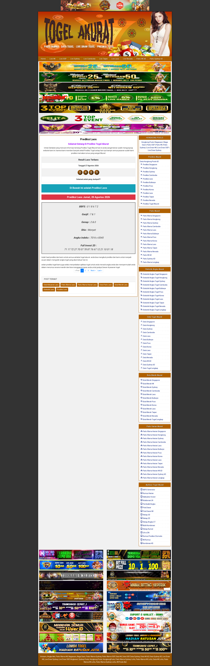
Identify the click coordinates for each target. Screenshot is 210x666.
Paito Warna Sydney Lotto (125, 659)
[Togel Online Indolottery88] (139, 607)
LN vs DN (145, 533)
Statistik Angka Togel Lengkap (154, 310)
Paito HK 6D (141, 59)
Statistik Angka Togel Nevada (153, 306)
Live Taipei (103, 59)
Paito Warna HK (62, 656)
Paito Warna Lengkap (150, 262)
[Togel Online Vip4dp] (139, 576)
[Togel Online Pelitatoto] (105, 118)
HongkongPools (109, 659)
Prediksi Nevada (148, 200)
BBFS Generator (148, 490)
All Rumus (146, 540)
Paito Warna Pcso (149, 237)
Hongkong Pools (147, 142)
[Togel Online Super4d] (105, 87)
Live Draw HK (152, 148)
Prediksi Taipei (148, 197)
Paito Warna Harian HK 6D (152, 471)
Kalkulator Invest (148, 497)
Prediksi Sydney (148, 172)
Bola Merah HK (148, 384)
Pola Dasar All (147, 511)
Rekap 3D (146, 515)
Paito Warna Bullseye (150, 234)
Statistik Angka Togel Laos (152, 299)
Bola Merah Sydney (150, 387)
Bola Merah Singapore (151, 380)
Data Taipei (146, 354)
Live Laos (115, 59)
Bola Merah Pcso (149, 402)
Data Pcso (146, 343)
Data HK (119, 656)
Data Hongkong (148, 325)
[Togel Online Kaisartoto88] (71, 638)
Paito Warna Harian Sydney (153, 438)
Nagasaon (159, 142)
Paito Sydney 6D (156, 59)
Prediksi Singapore (149, 164)
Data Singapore (148, 322)
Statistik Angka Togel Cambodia (154, 285)
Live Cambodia (89, 59)
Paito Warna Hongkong (151, 219)
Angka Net (51, 656)
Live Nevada (128, 59)
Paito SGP (151, 145)
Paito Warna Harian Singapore (154, 431)
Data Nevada (147, 357)
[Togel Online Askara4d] (71, 596)
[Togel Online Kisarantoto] (105, 108)
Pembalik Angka (148, 504)
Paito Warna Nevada (150, 252)
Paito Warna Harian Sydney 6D (154, 474)
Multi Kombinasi (148, 525)
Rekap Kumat (147, 529)
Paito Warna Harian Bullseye (153, 449)
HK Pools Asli (122, 662)
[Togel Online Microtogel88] (71, 555)
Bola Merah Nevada (150, 416)
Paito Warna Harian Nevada (153, 467)
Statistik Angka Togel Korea (153, 296)
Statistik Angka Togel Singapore (154, 274)
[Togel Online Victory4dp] (71, 565)
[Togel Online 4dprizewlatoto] (71, 627)
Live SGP (62, 59)
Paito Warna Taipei (149, 248)
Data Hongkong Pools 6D (149, 161)
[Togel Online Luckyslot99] (139, 565)
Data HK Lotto (158, 659)
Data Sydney (147, 329)
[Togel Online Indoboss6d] (139, 555)
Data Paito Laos (106, 285)
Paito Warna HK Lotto (144, 659)
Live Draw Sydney (154, 150)
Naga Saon (81, 656)
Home (43, 59)
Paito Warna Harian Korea (152, 456)
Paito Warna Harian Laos (87, 285)
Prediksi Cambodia (149, 175)
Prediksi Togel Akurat (150, 204)
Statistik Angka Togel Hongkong (154, 278)
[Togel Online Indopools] (139, 627)
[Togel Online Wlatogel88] (71, 617)
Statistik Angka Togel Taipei (153, 303)
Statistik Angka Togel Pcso (152, 292)
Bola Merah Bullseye (150, 398)
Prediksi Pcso (147, 186)
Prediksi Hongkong (149, 168)
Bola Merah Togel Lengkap (152, 419)
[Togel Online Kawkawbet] (71, 576)
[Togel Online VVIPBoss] (105, 67)
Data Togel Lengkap (150, 368)
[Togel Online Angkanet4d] (139, 617)
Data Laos (146, 336)
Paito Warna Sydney (150, 223)
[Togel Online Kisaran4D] (105, 98)
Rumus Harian (148, 493)
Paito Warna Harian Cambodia (154, 442)
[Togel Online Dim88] (105, 77)
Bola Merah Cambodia (151, 391)
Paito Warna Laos (68, 285)
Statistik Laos (49, 289)
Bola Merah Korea (149, 405)
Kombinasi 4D (147, 543)
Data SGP (126, 656)
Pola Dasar (146, 508)
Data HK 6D (146, 361)
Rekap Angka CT (149, 522)
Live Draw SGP (163, 148)
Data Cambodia (148, 332)
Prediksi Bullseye (149, 182)
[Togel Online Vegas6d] (71, 586)
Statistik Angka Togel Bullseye (154, 288)
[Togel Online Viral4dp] (105, 129)
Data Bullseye (147, 340)
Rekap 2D (146, 518)
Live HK (53, 59)
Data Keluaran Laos (51, 285)
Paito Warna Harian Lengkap (153, 478)
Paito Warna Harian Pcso (152, 453)
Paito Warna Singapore (151, 216)
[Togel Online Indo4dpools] (71, 648)
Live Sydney (75, 59)
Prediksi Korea (148, 190)
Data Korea (146, 347)
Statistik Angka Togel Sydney (153, 281)
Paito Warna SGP (108, 656)
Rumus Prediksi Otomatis (152, 536)
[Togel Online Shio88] (139, 638)
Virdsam (43, 656)
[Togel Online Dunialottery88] (139, 586)
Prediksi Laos (88, 139)
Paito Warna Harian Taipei (152, 463)
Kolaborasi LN (147, 500)
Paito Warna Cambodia (151, 226)
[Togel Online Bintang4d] (71, 607)
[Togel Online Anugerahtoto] (139, 596)
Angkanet (74, 659)
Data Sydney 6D (148, 365)
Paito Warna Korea (149, 241)
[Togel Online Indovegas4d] (139, 648)
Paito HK (159, 145)
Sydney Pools (84, 659)
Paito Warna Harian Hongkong (154, 435)
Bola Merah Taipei (149, 412)
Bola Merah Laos (121, 285)
